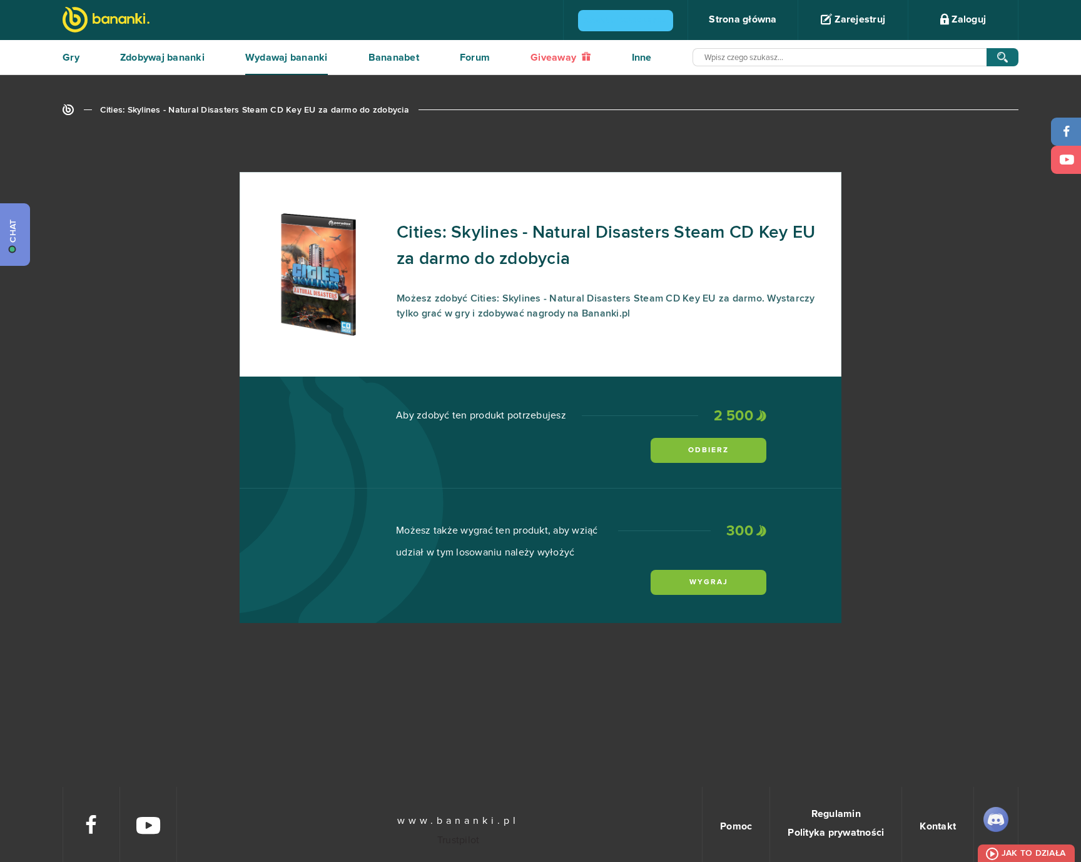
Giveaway (554, 58)
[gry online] (106, 21)
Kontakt (938, 826)
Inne (642, 58)
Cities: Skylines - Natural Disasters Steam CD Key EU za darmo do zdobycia (254, 110)
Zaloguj (967, 19)
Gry (71, 58)
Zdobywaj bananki (162, 58)
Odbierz (708, 450)
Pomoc (736, 826)
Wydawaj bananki (286, 58)
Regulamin (836, 814)
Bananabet (393, 58)
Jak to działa (1033, 853)
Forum (475, 58)
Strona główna (742, 19)
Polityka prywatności (836, 833)
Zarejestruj (858, 19)
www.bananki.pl (458, 821)
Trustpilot (458, 840)
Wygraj (708, 582)
